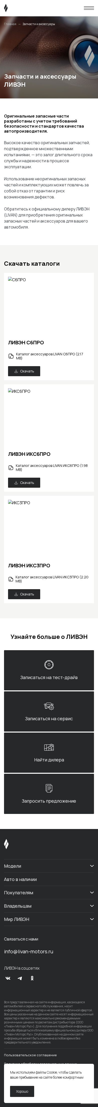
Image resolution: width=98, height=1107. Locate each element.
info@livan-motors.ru (28, 951)
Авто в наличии (20, 879)
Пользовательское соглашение (30, 1055)
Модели (12, 866)
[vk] (8, 978)
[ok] (32, 978)
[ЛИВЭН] (15, 8)
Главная (10, 24)
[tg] (20, 978)
